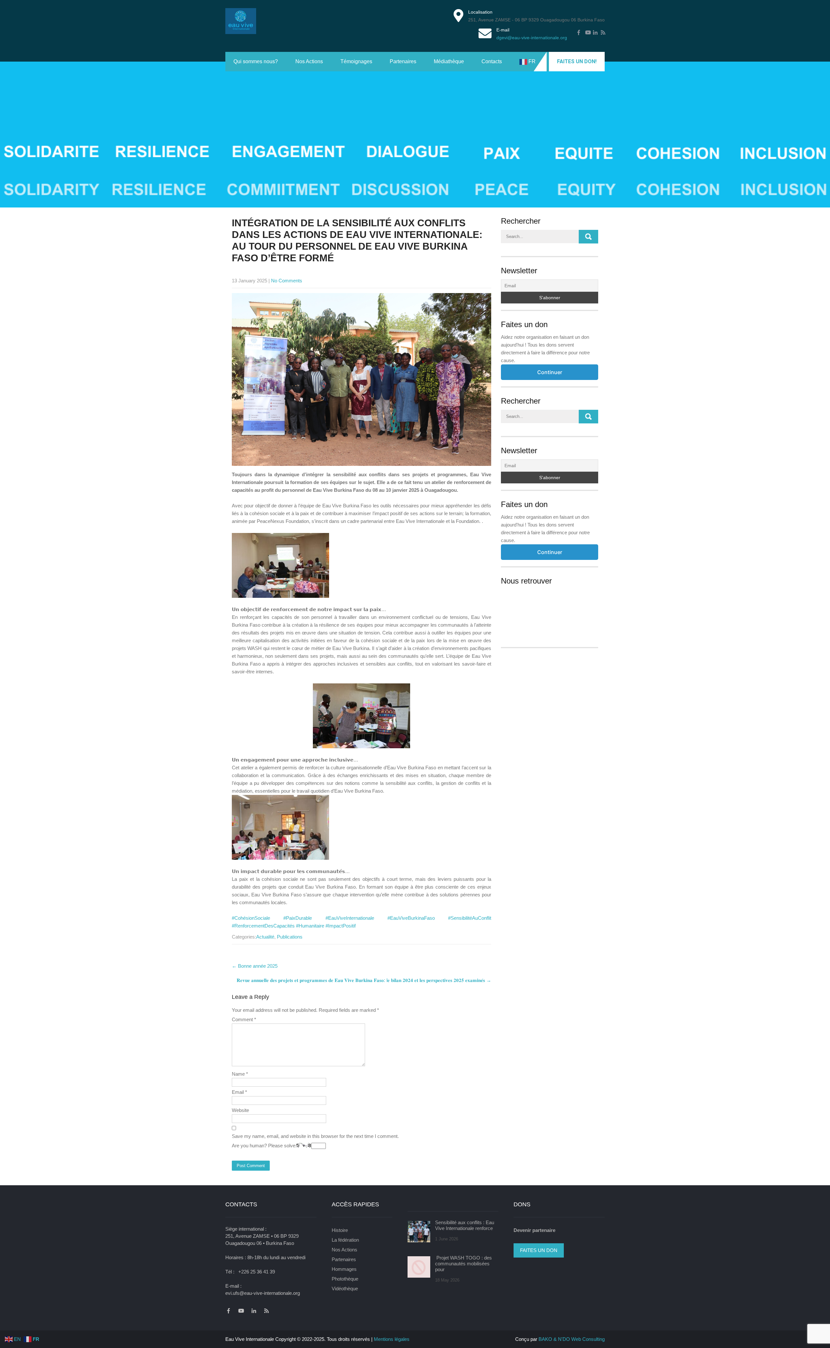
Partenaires (403, 61)
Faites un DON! (577, 61)
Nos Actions (309, 61)
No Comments (286, 280)
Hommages (344, 1269)
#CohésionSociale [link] (251, 918)
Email (239, 1092)
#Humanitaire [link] (310, 925)
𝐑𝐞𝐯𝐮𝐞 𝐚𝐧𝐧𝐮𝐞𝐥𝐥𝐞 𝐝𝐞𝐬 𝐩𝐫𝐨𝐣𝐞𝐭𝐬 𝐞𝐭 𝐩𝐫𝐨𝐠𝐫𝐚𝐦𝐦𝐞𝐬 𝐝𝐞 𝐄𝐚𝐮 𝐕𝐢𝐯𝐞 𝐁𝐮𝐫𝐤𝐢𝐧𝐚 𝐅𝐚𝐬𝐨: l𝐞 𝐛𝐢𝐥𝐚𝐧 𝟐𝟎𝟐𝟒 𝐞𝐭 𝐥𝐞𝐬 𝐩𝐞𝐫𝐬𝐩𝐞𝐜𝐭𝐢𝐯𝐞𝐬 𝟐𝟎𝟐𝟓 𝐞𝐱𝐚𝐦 (364, 980)
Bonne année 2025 (255, 966)
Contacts (491, 61)
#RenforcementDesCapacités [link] (263, 925)
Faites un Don (538, 1250)
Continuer (549, 372)
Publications (289, 937)
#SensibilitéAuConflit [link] (469, 918)
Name (240, 1074)
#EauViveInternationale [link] (350, 918)
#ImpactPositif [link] (341, 925)
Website (240, 1110)
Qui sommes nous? (255, 61)
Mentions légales (391, 1339)
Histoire (340, 1230)
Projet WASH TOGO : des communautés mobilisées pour (463, 1263)
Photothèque (345, 1279)
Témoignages (356, 61)
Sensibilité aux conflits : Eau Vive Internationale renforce (464, 1225)
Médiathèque (449, 61)
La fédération (345, 1240)
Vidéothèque (345, 1288)
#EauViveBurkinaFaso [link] (411, 918)
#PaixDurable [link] (297, 918)
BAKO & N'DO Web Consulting (572, 1339)
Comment (244, 1019)
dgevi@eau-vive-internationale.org (531, 37)
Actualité (265, 937)
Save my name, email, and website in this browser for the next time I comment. (315, 1136)
